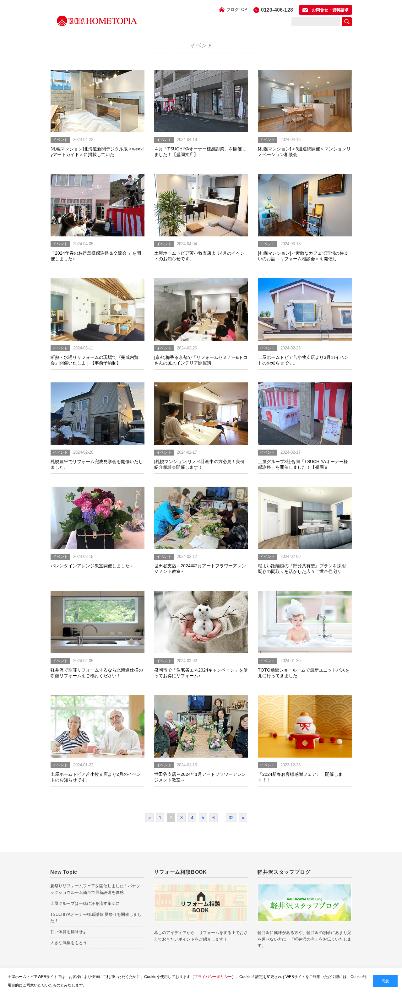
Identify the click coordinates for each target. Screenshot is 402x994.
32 (231, 817)
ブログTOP (236, 9)
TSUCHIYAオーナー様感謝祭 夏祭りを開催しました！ (95, 917)
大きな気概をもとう (68, 942)
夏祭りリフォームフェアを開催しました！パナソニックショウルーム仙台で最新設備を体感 (97, 889)
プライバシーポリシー (213, 977)
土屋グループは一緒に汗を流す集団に (85, 903)
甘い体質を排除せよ (68, 931)
